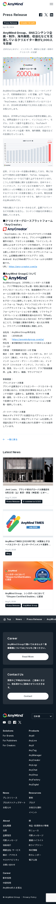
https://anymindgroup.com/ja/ (28, 339)
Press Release (34, 619)
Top (9, 619)
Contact (28, 696)
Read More (28, 656)
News (19, 619)
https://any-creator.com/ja (23, 266)
